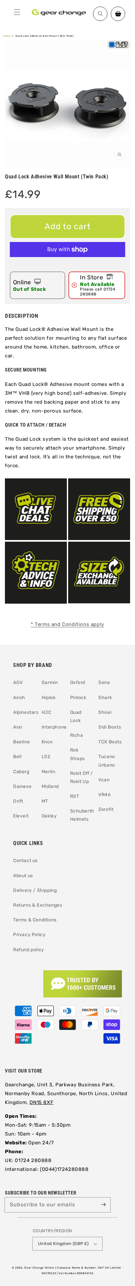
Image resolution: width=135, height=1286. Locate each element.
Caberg (21, 771)
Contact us (25, 860)
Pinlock (78, 697)
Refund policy (28, 950)
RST (74, 796)
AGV (18, 682)
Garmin (50, 682)
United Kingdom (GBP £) (63, 1243)
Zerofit (105, 809)
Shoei (104, 712)
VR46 (104, 794)
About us (23, 875)
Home (6, 35)
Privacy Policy (29, 934)
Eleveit (21, 816)
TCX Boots (110, 742)
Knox (47, 742)
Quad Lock (76, 716)
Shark (105, 697)
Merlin (48, 771)
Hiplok (49, 697)
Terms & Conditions (35, 920)
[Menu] (17, 12)
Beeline (21, 742)
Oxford (78, 682)
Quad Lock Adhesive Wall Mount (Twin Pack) (44, 35)
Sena (104, 682)
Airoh (19, 697)
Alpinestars (25, 712)
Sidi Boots (109, 727)
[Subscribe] (103, 1204)
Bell (17, 756)
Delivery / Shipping (35, 890)
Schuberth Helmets (82, 815)
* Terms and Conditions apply (67, 624)
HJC (46, 712)
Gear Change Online (39, 1267)
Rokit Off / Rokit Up (81, 777)
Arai (17, 727)
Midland (50, 786)
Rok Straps (77, 754)
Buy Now (67, 265)
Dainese (22, 786)
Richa (76, 735)
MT (45, 801)
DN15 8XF (41, 1102)
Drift (18, 801)
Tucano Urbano (106, 761)
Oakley (49, 816)
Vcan (103, 780)
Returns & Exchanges (37, 905)
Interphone (53, 727)
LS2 (46, 756)
